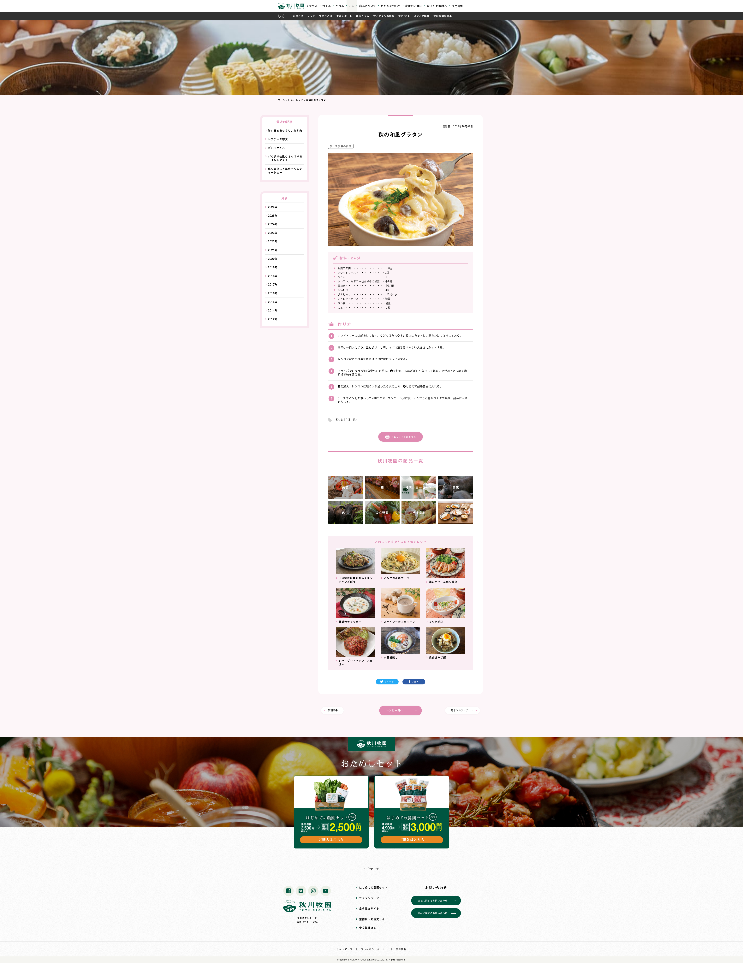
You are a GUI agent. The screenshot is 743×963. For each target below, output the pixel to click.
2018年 (273, 276)
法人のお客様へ (437, 6)
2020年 (273, 259)
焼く (355, 419)
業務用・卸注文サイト (373, 919)
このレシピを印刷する (403, 436)
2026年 (273, 207)
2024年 (273, 224)
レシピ (311, 16)
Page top (373, 868)
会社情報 (401, 949)
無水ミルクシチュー (462, 710)
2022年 (273, 241)
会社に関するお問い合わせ (432, 900)
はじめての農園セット (373, 887)
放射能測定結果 (442, 16)
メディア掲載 (422, 16)
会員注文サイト (369, 909)
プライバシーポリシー (374, 949)
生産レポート (344, 16)
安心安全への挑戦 (384, 16)
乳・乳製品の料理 (340, 146)
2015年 (273, 302)
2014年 (273, 310)
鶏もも (339, 419)
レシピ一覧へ (394, 710)
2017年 (273, 284)
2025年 (273, 216)
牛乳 (348, 419)
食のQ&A (404, 16)
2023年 (273, 233)
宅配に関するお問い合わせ (432, 913)
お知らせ (298, 16)
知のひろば (325, 16)
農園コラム (362, 16)
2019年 (273, 267)
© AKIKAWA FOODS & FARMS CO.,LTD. (366, 959)
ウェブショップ (369, 898)
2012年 (273, 319)
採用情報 (457, 6)
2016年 (273, 293)
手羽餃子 (333, 710)
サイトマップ (344, 949)
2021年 (273, 250)
